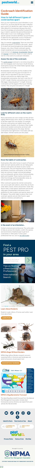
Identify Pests (8, 421)
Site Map (28, 439)
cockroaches (16, 42)
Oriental (6, 54)
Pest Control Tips (20, 421)
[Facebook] (18, 414)
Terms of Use (19, 439)
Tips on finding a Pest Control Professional (11, 268)
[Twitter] (17, 417)
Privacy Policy (8, 439)
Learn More (6, 318)
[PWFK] (17, 435)
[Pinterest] (28, 414)
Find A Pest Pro (26, 426)
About (30, 421)
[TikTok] (12, 414)
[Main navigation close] (32, 2)
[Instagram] (23, 413)
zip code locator (24, 235)
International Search (10, 275)
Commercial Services (10, 426)
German (30, 52)
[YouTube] (6, 414)
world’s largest (7, 62)
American (15, 52)
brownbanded (23, 52)
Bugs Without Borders (10, 363)
